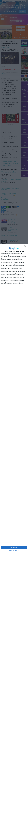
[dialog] (14, 528)
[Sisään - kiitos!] (25, 246)
